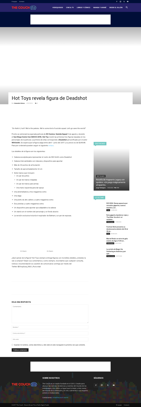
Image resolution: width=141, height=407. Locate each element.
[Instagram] (120, 1)
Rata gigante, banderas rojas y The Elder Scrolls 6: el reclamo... (117, 217)
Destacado (101, 176)
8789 (117, 188)
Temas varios (110, 256)
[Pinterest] (24, 112)
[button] (126, 8)
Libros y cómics (83, 7)
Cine (108, 210)
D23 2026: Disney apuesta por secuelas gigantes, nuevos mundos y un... (117, 205)
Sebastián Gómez (19, 103)
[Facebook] (116, 1)
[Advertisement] (70, 19)
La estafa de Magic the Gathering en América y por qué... (116, 251)
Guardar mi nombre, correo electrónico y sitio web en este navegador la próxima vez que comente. (49, 345)
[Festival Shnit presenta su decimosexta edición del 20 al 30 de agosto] (99, 229)
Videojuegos (57, 7)
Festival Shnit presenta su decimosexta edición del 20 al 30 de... (117, 229)
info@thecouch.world (60, 397)
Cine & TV (70, 7)
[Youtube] (127, 1)
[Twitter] (124, 1)
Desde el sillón (115, 7)
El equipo (14, 1)
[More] (34, 112)
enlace (51, 145)
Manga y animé (99, 7)
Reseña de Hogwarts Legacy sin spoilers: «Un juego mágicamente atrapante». (110, 182)
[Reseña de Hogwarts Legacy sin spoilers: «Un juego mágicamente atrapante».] (111, 169)
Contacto (21, 1)
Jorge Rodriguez (101, 188)
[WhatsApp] (29, 112)
